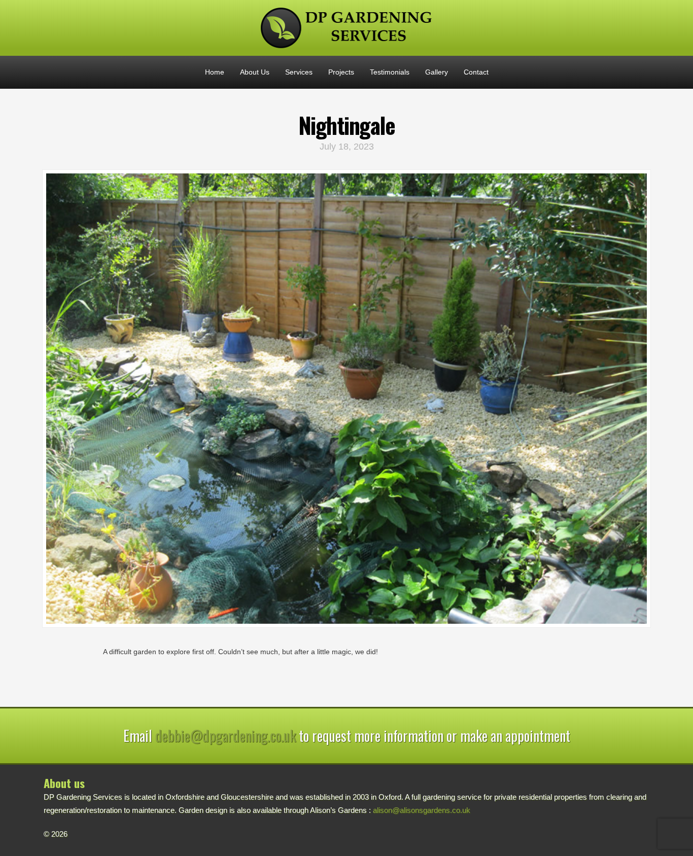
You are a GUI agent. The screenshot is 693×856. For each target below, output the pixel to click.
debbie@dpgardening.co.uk (225, 735)
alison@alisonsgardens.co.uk (421, 810)
